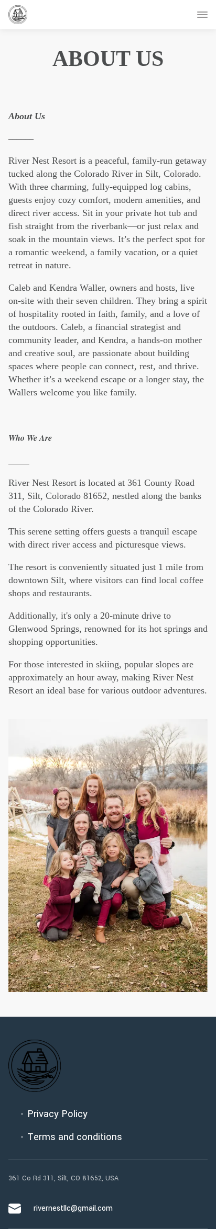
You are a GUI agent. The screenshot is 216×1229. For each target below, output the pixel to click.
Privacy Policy (57, 1114)
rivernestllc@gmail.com (73, 1208)
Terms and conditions (74, 1137)
